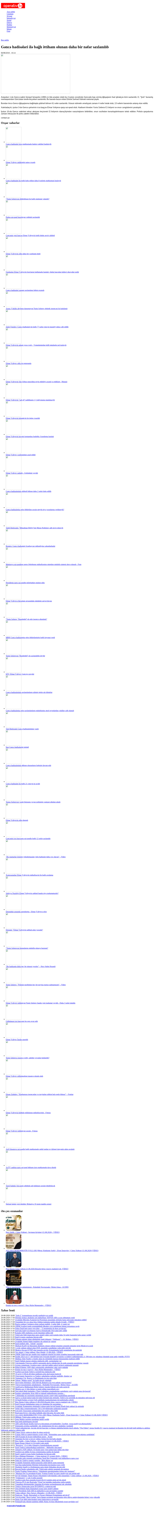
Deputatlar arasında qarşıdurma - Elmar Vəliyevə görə (26, 912)
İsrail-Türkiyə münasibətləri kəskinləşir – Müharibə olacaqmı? (38, 1447)
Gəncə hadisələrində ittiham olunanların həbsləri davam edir (28, 765)
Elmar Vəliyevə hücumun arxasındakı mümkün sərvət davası (29, 601)
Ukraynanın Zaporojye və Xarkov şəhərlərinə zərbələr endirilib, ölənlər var (43, 1376)
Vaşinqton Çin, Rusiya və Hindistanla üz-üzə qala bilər (36, 1378)
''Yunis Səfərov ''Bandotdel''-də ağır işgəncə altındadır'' (26, 619)
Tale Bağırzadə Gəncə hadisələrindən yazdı (22, 729)
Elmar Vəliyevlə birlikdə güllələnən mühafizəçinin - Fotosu (28, 1113)
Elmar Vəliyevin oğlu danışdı (17, 820)
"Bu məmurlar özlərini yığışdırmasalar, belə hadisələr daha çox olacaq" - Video (36, 857)
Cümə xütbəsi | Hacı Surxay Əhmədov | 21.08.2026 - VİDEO (38, 1493)
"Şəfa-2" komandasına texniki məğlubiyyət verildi (34, 1315)
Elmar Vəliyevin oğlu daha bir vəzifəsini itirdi (23, 254)
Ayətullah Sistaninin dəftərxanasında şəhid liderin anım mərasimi (39, 1463)
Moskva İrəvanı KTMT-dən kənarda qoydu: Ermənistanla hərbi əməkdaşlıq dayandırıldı (48, 1350)
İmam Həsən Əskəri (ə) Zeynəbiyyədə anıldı (32, 1443)
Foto (8, 31)
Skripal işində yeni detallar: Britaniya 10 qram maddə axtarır (28, 1204)
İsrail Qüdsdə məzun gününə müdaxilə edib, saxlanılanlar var (38, 1361)
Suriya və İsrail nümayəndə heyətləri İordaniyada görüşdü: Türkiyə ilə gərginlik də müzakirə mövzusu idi (55, 1398)
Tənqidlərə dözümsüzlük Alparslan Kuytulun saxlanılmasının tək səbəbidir (43, 1484)
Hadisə (9, 25)
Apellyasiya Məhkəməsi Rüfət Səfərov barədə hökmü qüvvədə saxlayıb (42, 1387)
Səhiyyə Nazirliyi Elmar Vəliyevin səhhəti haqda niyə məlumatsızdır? (32, 893)
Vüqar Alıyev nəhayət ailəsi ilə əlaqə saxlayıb (32, 1432)
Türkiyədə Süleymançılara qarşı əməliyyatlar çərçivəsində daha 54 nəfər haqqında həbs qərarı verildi (53, 1335)
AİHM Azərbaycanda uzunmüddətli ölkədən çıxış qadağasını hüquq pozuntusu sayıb (47, 1326)
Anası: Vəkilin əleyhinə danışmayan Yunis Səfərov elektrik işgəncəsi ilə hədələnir (36, 309)
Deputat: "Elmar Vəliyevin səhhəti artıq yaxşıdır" (24, 930)
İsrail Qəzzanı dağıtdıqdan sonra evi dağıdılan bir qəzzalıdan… (39, 1404)
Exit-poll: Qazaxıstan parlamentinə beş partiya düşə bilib (36, 1411)
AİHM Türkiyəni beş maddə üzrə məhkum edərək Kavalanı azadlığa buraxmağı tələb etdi (49, 1354)
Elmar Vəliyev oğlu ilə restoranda (18, 363)
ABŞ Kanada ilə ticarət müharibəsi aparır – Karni (33, 1437)
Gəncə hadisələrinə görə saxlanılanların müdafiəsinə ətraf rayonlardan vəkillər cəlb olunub (40, 711)
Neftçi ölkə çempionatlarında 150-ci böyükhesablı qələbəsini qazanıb (41, 1409)
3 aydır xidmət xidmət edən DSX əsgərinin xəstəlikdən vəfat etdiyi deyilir (43, 1348)
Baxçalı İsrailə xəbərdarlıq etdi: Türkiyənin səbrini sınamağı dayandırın (42, 1469)
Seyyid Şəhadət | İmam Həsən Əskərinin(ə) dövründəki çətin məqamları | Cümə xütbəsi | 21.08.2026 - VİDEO (57, 1476)
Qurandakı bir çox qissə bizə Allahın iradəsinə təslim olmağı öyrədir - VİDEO (44, 1322)
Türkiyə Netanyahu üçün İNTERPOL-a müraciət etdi (35, 1486)
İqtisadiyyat (11, 18)
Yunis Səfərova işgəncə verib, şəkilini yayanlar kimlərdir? (27, 1058)
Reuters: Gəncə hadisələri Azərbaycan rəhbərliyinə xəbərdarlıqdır (30, 546)
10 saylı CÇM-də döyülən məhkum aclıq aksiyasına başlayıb (38, 1374)
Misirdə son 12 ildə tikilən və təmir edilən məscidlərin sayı (37, 1389)
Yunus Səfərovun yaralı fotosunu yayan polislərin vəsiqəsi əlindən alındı (33, 802)
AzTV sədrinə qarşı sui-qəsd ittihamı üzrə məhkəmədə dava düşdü (31, 1167)
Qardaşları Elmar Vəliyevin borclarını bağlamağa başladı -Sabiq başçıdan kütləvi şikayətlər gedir (42, 272)
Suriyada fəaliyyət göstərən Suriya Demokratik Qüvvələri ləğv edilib (41, 1331)
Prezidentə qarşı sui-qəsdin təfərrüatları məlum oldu (25, 583)
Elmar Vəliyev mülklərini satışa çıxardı (20, 162)
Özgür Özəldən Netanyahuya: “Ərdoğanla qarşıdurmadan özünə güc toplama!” (45, 1471)
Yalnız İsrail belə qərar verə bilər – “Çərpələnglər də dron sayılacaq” (41, 1328)
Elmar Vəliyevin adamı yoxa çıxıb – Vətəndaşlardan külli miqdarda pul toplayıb (36, 345)
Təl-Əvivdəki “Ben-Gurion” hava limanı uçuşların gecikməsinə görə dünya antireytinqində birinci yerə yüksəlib (57, 1497)
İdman (9, 29)
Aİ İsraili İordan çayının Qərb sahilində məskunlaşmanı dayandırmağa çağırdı (44, 1400)
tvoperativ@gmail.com (16, 1506)
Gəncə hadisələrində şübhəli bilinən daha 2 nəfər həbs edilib (28, 491)
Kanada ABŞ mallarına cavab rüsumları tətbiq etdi (34, 1333)
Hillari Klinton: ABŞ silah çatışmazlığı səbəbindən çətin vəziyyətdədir (41, 1367)
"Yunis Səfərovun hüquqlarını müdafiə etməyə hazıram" (27, 948)
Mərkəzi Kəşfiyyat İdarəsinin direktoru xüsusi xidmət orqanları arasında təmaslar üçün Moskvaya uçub (54, 1346)
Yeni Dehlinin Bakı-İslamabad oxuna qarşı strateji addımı (36, 1489)
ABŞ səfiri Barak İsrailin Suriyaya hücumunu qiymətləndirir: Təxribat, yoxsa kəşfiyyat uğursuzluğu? (53, 1424)
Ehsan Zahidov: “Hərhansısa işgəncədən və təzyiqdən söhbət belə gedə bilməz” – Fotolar (39, 1094)
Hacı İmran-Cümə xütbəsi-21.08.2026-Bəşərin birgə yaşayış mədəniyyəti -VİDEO (37, 1269)
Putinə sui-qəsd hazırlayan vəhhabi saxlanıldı (23, 217)
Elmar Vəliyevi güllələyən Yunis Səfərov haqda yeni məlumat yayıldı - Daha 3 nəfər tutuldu (40, 1003)
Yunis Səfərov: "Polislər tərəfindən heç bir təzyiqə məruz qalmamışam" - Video (36, 985)
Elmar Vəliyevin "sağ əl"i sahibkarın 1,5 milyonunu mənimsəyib (30, 400)
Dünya (9, 23)
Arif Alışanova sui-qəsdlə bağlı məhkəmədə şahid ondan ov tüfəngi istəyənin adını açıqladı (40, 1149)
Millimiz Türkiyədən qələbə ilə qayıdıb (30, 1417)
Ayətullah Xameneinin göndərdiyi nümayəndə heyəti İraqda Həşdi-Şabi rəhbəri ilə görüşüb (49, 1406)
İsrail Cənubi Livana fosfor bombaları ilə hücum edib (35, 1454)
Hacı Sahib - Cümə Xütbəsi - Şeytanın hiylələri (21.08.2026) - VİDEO (33, 1232)
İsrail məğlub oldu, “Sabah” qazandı (29, 1344)
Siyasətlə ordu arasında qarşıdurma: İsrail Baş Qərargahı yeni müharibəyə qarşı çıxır (47, 1458)
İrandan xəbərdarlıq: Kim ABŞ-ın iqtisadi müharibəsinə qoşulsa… (40, 1393)
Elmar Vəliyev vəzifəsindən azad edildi (20, 455)
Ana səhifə (11, 12)
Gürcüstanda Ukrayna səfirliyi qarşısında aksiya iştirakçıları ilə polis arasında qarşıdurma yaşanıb (51, 1363)
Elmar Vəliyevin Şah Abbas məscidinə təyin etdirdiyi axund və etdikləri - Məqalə (36, 382)
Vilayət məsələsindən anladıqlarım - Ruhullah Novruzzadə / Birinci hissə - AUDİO (37, 1287)
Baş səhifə (5, 40)
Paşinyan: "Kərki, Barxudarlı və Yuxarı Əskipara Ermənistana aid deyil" (42, 1495)
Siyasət (9, 16)
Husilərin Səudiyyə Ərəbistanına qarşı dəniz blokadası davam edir (40, 1467)
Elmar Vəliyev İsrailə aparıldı (17, 1040)
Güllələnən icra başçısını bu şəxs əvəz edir (22, 1021)
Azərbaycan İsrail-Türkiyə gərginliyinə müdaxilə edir (35, 1372)
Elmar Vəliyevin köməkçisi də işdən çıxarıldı (23, 418)
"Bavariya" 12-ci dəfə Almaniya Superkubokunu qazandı (37, 1445)
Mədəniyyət (11, 27)
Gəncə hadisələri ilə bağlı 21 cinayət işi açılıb (23, 784)
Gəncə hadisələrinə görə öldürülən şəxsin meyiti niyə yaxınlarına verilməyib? (35, 510)
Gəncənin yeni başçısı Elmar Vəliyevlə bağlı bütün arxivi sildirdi (30, 235)
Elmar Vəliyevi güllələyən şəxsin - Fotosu (22, 1131)
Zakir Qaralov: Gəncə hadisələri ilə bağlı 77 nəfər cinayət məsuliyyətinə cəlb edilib (37, 327)
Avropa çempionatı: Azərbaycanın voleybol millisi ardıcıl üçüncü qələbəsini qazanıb (47, 1365)
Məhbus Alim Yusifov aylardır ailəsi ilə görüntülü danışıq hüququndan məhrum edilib (47, 1359)
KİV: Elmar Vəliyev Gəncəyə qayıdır (20, 674)
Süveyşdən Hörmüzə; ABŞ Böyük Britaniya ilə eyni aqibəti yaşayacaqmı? (43, 1383)
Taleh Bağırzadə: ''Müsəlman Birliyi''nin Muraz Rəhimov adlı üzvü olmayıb (34, 528)
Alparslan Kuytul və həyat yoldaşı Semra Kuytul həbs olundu (38, 1439)
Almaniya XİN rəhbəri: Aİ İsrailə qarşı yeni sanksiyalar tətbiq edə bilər (42, 1450)
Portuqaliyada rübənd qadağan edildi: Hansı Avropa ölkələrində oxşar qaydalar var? (47, 1502)
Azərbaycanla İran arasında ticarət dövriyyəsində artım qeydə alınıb (40, 1480)
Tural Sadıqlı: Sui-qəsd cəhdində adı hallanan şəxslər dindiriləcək (30, 1186)
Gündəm (10, 14)
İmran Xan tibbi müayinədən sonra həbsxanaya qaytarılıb (36, 1499)
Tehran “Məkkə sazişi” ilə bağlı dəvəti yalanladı (33, 1380)
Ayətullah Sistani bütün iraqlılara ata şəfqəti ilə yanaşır (35, 1341)
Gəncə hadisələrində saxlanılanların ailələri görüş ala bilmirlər (29, 692)
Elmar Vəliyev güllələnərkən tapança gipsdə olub (24, 1076)
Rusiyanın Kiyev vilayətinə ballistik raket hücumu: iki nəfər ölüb (39, 1413)
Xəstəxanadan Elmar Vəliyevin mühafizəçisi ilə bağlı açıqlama (29, 875)
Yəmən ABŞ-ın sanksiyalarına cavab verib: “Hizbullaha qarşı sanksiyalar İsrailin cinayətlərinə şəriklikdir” (55, 1434)
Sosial (9, 20)
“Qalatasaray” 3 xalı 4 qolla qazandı (28, 1478)
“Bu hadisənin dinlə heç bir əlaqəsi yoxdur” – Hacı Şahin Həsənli (30, 966)
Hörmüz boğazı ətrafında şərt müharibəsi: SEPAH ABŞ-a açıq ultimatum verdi (45, 1318)
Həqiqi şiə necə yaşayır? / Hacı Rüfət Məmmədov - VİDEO (28, 1305)
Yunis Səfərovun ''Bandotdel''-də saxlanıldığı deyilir (25, 656)
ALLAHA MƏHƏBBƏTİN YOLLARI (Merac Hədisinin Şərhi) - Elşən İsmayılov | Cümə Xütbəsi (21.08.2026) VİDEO (52, 1251)
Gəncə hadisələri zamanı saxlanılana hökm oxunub (25, 290)
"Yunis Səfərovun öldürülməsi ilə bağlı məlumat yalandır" (28, 199)
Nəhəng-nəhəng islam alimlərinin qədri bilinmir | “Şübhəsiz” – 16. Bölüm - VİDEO (47, 1339)
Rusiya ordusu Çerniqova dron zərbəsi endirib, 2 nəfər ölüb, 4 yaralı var (42, 1324)
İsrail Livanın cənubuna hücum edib (28, 1337)
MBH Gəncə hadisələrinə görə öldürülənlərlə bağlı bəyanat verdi (30, 637)
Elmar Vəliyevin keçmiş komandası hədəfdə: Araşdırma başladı (30, 436)
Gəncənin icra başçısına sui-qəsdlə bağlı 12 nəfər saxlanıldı (28, 839)
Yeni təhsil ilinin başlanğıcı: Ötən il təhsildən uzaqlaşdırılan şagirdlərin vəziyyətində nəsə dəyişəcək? (53, 1391)
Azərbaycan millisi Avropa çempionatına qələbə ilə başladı (37, 1452)
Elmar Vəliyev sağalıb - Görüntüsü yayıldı (22, 473)
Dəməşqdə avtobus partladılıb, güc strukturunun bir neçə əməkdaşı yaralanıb (44, 1426)
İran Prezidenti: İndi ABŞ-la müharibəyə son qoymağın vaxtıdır (39, 1491)
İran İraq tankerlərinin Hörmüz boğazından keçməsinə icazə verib (40, 1465)
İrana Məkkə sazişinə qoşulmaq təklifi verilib (32, 1419)
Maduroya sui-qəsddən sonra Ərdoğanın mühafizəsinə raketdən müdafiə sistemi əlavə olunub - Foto (43, 564)
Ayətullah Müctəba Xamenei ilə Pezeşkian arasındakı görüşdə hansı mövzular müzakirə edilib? (51, 1320)
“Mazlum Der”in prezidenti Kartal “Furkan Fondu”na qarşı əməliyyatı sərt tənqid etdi (47, 1473)
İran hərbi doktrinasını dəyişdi (26, 1422)
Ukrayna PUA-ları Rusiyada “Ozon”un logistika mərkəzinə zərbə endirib (43, 1482)
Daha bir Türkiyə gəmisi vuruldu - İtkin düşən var (34, 1460)
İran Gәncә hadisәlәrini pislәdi (17, 747)
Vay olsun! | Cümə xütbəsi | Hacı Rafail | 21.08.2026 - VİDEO (39, 1352)
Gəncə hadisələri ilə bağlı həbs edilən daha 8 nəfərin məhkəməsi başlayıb (33, 181)
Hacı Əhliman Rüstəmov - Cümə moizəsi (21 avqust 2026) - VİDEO (41, 1456)
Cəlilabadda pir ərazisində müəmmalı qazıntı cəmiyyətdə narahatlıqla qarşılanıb (45, 1396)
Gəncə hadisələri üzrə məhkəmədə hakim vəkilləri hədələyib (28, 144)
